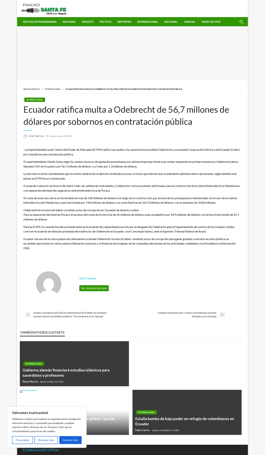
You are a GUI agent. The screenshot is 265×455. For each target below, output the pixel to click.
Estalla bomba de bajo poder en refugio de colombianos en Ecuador (184, 421)
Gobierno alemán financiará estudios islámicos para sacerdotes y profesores (66, 372)
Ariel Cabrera (37, 136)
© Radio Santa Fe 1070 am (41, 450)
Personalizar (22, 439)
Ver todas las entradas (94, 288)
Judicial (190, 21)
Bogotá (87, 21)
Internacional (147, 21)
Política (105, 21)
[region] (47, 427)
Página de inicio (31, 89)
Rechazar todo (46, 439)
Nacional (69, 21)
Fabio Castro (142, 430)
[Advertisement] (132, 53)
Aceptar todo (70, 439)
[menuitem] (40, 21)
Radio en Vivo (211, 21)
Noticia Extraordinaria (40, 21)
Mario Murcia (30, 381)
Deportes (124, 21)
